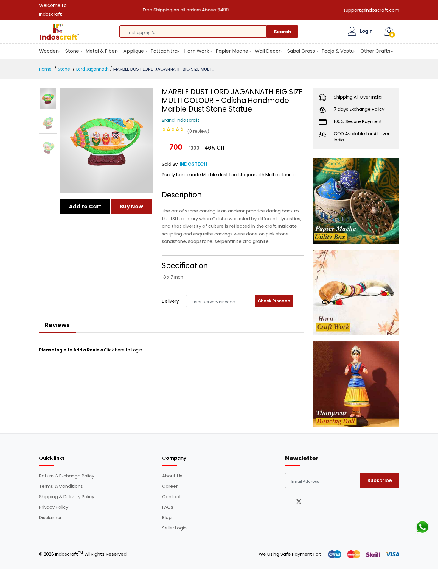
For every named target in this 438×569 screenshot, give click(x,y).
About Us (172, 476)
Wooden (49, 51)
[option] (106, 140)
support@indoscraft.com (371, 10)
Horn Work (196, 51)
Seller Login (174, 528)
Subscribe (379, 480)
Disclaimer (50, 517)
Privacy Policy (53, 507)
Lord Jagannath (92, 69)
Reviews (57, 325)
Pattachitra (164, 51)
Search (282, 32)
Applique (133, 51)
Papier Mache (232, 51)
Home (45, 69)
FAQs (167, 507)
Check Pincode (274, 301)
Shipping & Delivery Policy (66, 497)
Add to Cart (85, 206)
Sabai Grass (301, 51)
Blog (167, 517)
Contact (171, 497)
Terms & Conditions (61, 486)
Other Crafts (375, 51)
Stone (72, 51)
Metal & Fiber (101, 51)
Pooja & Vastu (337, 51)
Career (170, 486)
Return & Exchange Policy (66, 476)
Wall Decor (268, 51)
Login (366, 31)
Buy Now (131, 206)
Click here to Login (123, 350)
